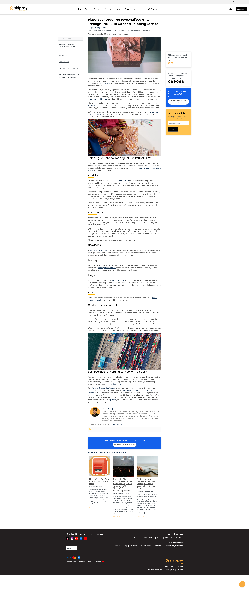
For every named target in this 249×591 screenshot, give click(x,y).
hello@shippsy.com (77, 534)
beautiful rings (117, 280)
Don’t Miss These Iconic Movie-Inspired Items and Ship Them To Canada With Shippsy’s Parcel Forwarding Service (122, 485)
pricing (113, 400)
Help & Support (151, 9)
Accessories (64, 62)
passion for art (122, 180)
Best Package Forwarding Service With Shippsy (70, 76)
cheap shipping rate (114, 384)
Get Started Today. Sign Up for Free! (124, 445)
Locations (136, 9)
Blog (127, 9)
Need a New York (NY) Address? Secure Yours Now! (99, 481)
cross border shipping (97, 99)
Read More (92, 508)
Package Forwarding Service (103, 388)
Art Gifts (63, 55)
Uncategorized (99, 28)
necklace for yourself (98, 250)
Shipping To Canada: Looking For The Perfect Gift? (69, 46)
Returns (117, 9)
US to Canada (104, 83)
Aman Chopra (119, 424)
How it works (84, 9)
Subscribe (173, 129)
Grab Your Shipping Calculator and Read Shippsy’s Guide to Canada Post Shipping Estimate (147, 483)
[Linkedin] (90, 429)
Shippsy (91, 105)
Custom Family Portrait (69, 68)
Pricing (108, 9)
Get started (241, 9)
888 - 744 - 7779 (97, 534)
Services (97, 9)
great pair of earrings (107, 268)
